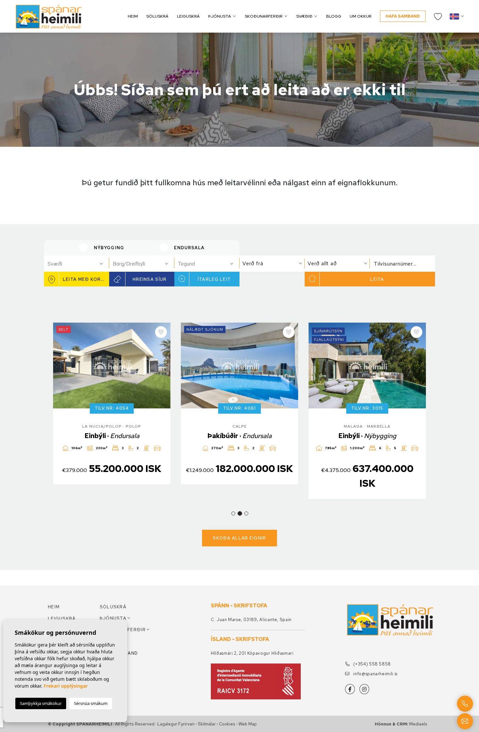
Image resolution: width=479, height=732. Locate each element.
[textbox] (79, 264)
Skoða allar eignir (239, 538)
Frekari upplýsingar (66, 686)
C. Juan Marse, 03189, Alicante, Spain (251, 619)
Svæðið (304, 16)
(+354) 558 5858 (371, 664)
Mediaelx (418, 724)
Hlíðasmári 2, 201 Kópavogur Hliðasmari (252, 653)
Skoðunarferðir (264, 16)
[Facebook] (350, 689)
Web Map (248, 724)
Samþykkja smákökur (41, 703)
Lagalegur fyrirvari (176, 724)
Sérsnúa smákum (91, 703)
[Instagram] (364, 689)
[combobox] (76, 263)
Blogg (333, 16)
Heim (133, 16)
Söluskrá (157, 16)
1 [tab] (233, 513)
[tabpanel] (112, 403)
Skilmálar (207, 724)
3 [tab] (246, 513)
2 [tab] (240, 513)
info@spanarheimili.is (375, 674)
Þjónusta (219, 16)
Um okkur (360, 16)
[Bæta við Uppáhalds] (161, 332)
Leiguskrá (188, 16)
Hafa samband (402, 16)
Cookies (227, 724)
